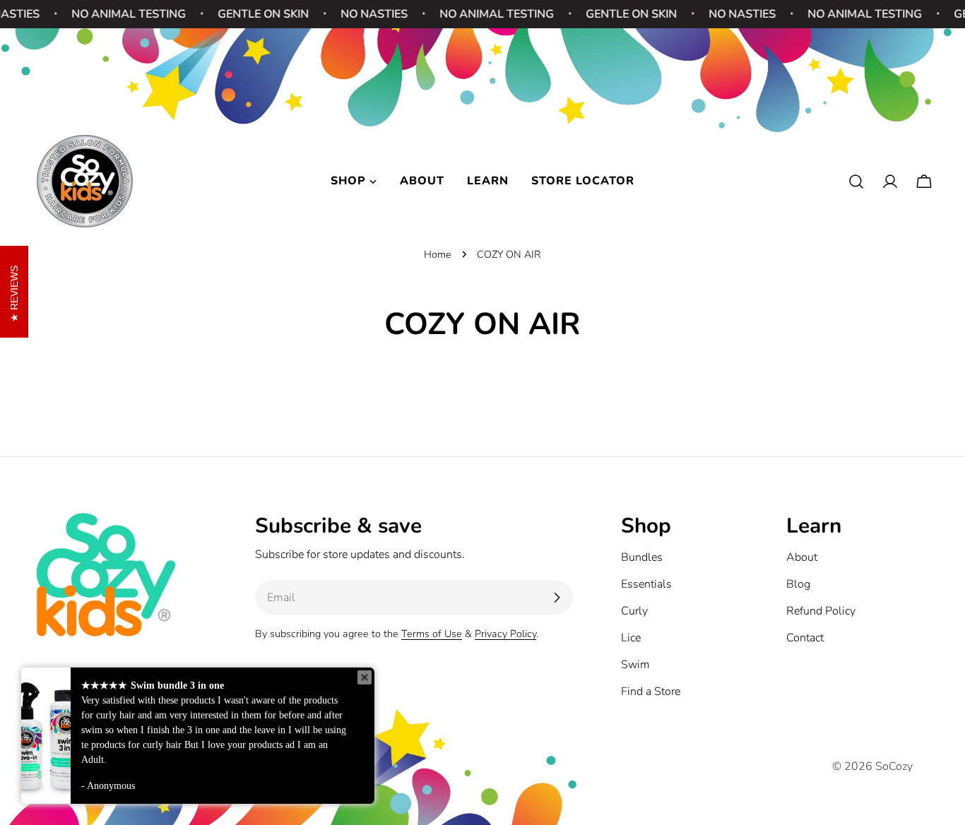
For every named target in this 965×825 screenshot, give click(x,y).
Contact (805, 638)
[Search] (856, 181)
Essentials (646, 584)
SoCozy (894, 766)
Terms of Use (431, 634)
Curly (634, 611)
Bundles (642, 557)
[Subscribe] (557, 597)
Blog (798, 584)
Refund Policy (821, 611)
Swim (635, 664)
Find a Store (650, 691)
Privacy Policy (505, 634)
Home (437, 254)
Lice (631, 638)
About (801, 557)
